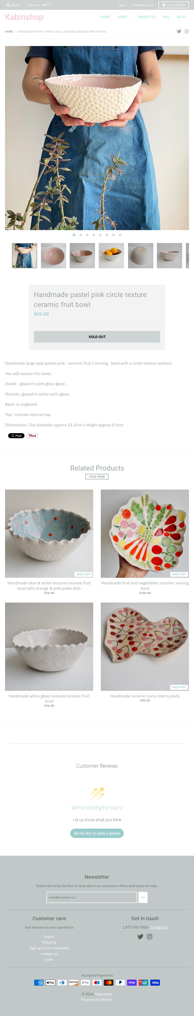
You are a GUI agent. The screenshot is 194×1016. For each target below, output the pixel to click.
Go (143, 897)
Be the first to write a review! (97, 833)
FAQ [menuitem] (166, 17)
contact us (49, 954)
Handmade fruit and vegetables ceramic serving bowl (144, 585)
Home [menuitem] (105, 17)
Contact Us (159, 927)
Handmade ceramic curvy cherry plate (145, 695)
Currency (33, 5)
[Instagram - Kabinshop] (186, 31)
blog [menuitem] (181, 17)
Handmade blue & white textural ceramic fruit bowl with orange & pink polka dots (49, 585)
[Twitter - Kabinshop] (179, 31)
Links (49, 959)
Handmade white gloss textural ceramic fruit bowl (49, 698)
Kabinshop (24, 17)
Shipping (49, 942)
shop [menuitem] (122, 17)
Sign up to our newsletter (49, 948)
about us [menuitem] (146, 17)
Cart (176, 5)
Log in (122, 5)
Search (49, 936)
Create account (143, 5)
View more (97, 476)
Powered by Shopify (97, 999)
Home (9, 31)
